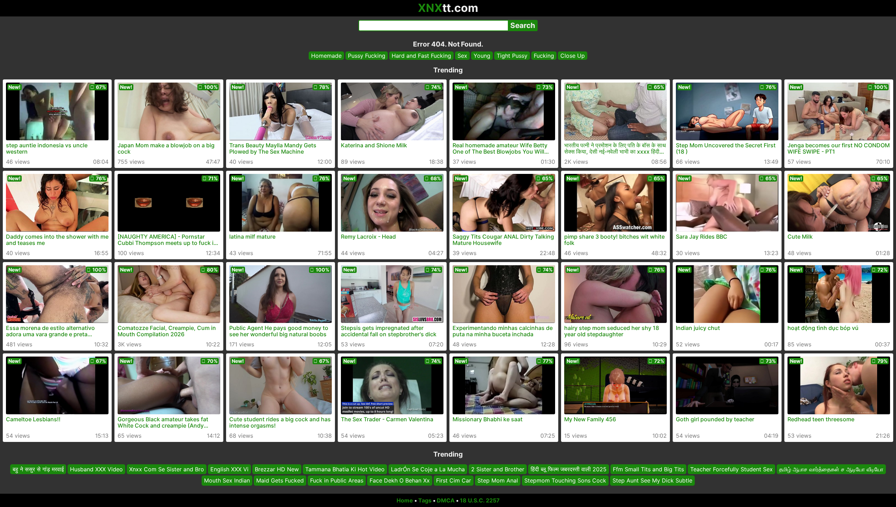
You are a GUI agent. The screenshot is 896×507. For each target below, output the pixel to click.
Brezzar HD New (277, 469)
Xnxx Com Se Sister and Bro (166, 469)
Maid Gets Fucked (280, 480)
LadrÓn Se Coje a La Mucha (428, 469)
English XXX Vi (229, 469)
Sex (462, 55)
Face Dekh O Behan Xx (400, 480)
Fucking (544, 55)
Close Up (572, 55)
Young (482, 55)
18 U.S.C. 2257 (480, 500)
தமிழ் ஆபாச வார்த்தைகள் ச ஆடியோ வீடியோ (831, 469)
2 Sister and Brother (497, 469)
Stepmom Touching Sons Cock (565, 480)
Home (405, 500)
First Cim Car (453, 480)
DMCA (446, 500)
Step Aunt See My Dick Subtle (652, 480)
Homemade (326, 55)
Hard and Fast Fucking (421, 55)
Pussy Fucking (366, 55)
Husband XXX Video (96, 469)
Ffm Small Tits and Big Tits (648, 469)
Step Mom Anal (497, 480)
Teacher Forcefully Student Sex (731, 469)
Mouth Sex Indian (227, 480)
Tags (425, 500)
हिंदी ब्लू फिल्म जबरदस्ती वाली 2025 (569, 469)
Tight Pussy (512, 55)
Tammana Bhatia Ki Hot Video (345, 469)
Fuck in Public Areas (336, 480)
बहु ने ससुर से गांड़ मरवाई (38, 469)
